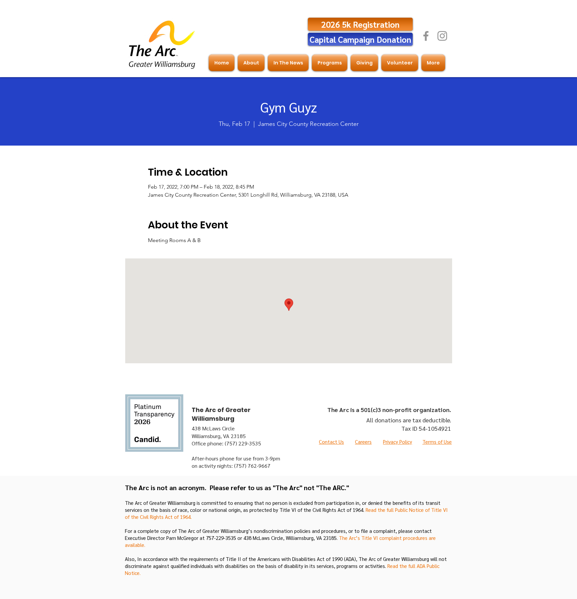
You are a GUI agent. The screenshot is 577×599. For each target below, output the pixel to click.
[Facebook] (425, 35)
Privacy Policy (397, 441)
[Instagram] (442, 35)
